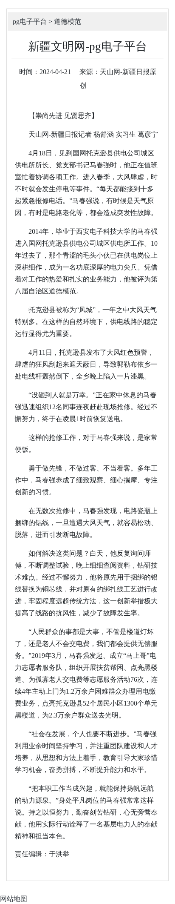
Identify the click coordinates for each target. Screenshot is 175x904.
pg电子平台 (30, 21)
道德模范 (67, 21)
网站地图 (13, 898)
